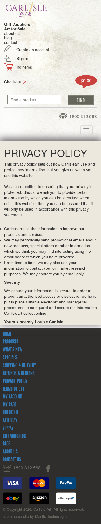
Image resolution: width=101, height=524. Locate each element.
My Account (12, 397)
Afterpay (10, 420)
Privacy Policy (15, 381)
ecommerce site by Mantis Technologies (35, 516)
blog (8, 38)
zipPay (8, 428)
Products (10, 342)
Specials (10, 358)
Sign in (22, 58)
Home (7, 334)
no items (24, 67)
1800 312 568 (83, 116)
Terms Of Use (13, 389)
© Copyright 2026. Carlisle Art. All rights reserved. (43, 509)
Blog (6, 444)
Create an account (32, 49)
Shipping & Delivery (19, 365)
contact (10, 42)
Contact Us (12, 460)
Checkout (12, 81)
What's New (12, 350)
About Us (10, 452)
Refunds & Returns (19, 373)
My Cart (9, 405)
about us (12, 33)
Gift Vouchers (14, 436)
